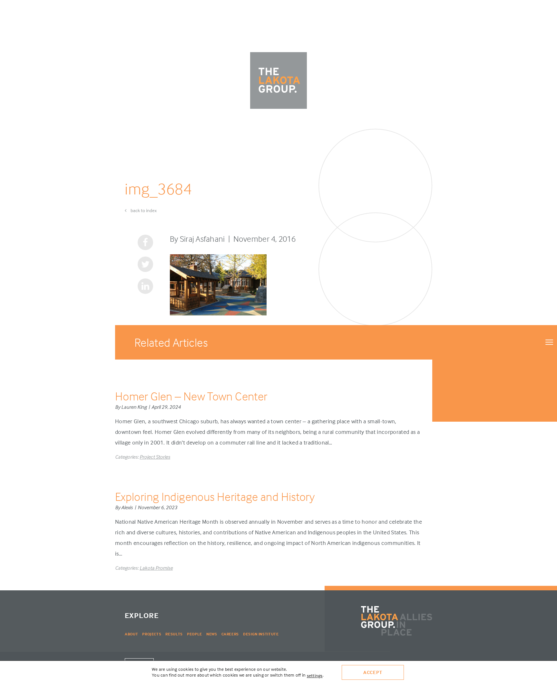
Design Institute (260, 634)
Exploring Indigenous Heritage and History (215, 496)
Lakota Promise (156, 568)
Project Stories (155, 457)
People (194, 634)
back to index (143, 210)
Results (174, 634)
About (131, 634)
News (211, 634)
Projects (151, 634)
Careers (230, 634)
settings (315, 675)
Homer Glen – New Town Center (191, 396)
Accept (372, 672)
